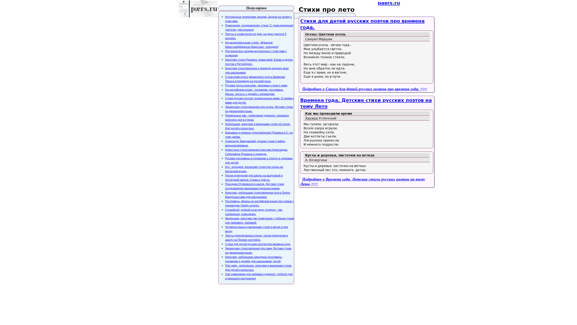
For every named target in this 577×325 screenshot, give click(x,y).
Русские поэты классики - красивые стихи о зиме (256, 85)
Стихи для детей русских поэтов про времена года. (258, 244)
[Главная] (197, 8)
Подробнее (360, 89)
